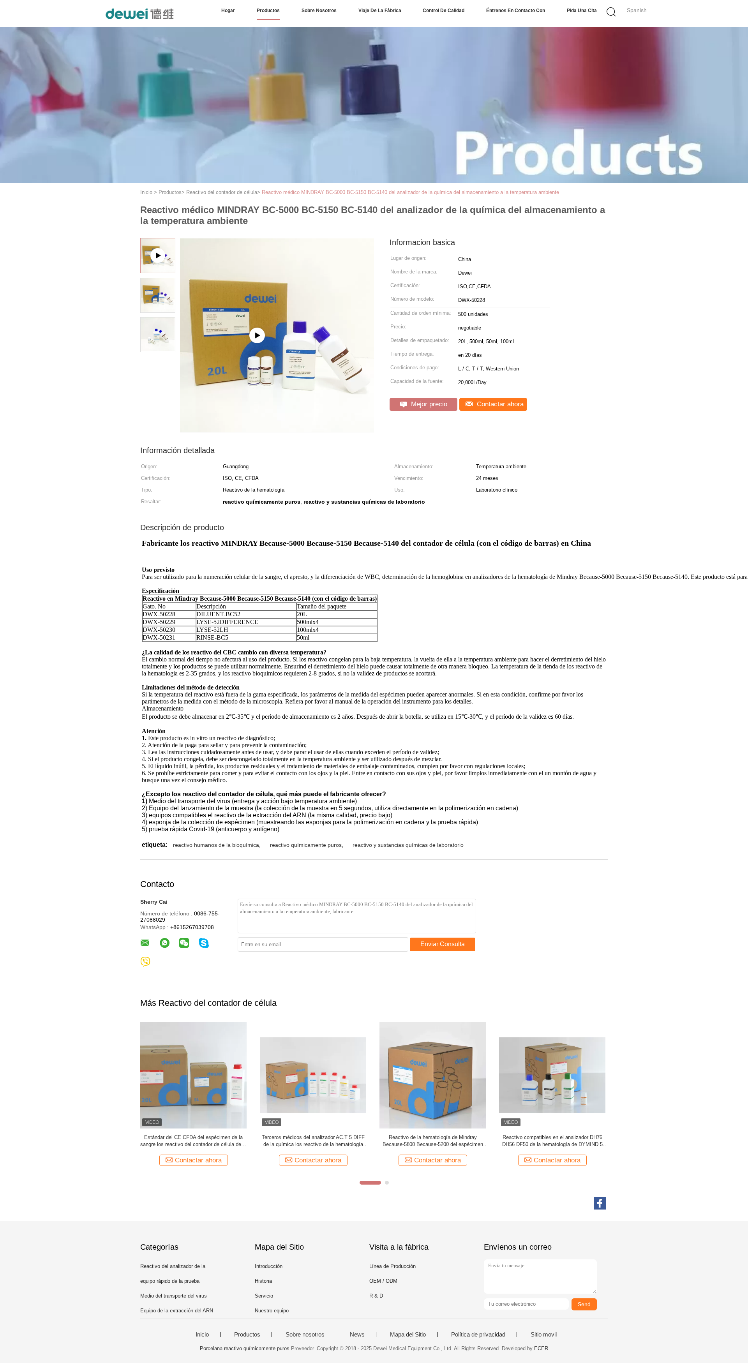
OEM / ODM (383, 1281)
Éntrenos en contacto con (515, 10)
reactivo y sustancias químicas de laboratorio (408, 845)
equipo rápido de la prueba (169, 1281)
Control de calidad (443, 10)
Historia (263, 1281)
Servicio (264, 1296)
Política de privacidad (478, 1334)
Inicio (202, 1334)
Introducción (268, 1266)
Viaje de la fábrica (379, 10)
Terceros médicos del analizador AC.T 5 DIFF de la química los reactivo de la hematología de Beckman (313, 1141)
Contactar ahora (499, 404)
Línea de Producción (392, 1266)
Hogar (228, 10)
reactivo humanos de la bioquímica (216, 845)
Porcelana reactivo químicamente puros (244, 1348)
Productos (268, 10)
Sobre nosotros (319, 10)
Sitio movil (544, 1334)
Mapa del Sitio (408, 1334)
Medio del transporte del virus (173, 1296)
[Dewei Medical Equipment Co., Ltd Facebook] (600, 1203)
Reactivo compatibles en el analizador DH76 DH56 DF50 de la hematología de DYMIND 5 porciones (552, 1141)
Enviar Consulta (442, 944)
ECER (541, 1348)
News (357, 1334)
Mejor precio (428, 404)
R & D (376, 1296)
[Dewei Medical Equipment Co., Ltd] (139, 13)
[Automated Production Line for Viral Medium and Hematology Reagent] (277, 430)
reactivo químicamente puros (306, 845)
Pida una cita (582, 10)
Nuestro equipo (272, 1311)
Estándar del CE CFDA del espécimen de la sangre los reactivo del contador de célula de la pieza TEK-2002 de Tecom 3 (193, 1141)
